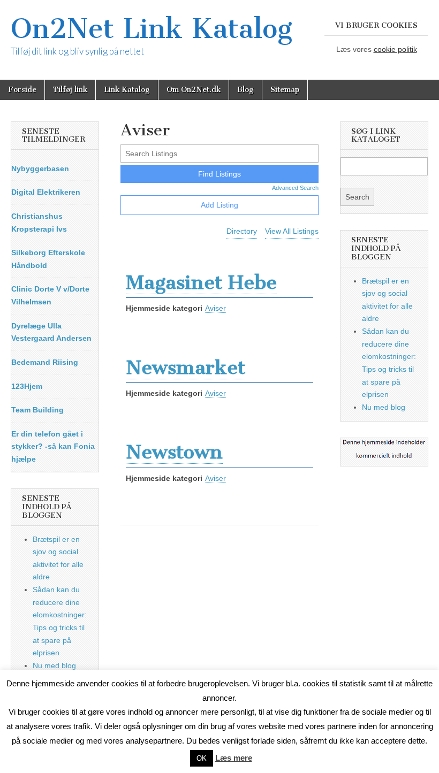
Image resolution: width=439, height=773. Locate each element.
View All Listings (292, 231)
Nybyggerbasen (40, 168)
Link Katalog (127, 89)
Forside (22, 89)
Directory (241, 231)
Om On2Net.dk (193, 89)
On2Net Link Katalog (151, 28)
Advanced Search (295, 188)
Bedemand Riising (44, 362)
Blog (245, 89)
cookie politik (395, 49)
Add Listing (219, 205)
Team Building (37, 409)
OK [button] (201, 758)
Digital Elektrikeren (45, 192)
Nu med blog (54, 665)
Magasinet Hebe (201, 282)
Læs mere (233, 757)
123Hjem (26, 386)
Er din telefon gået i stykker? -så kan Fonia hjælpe (53, 446)
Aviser (215, 308)
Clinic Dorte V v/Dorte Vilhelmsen (50, 295)
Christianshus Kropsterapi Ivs (39, 222)
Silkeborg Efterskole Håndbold (48, 259)
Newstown (174, 451)
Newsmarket (185, 367)
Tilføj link (70, 89)
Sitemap (284, 89)
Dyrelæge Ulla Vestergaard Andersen (51, 332)
